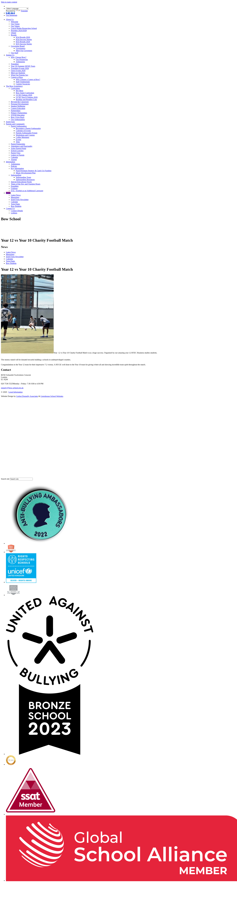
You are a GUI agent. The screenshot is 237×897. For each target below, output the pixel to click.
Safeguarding (16, 175)
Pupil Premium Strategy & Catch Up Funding (33, 171)
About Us (10, 19)
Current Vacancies (23, 84)
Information (10, 162)
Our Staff (14, 53)
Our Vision (15, 24)
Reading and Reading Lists (26, 99)
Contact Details (17, 211)
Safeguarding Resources (25, 180)
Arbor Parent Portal (18, 148)
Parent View (15, 153)
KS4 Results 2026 (23, 37)
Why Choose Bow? (18, 57)
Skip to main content (9, 2)
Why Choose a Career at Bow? (28, 79)
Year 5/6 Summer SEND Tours (23, 66)
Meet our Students (18, 73)
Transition (15, 64)
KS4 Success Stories (24, 39)
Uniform (14, 188)
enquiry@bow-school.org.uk (12, 388)
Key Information (17, 168)
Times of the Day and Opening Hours (25, 184)
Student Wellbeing (18, 106)
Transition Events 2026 (20, 68)
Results (14, 35)
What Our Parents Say (19, 75)
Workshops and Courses (25, 135)
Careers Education (18, 108)
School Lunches (17, 151)
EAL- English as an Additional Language (27, 191)
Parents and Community (15, 124)
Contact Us (10, 208)
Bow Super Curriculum (25, 93)
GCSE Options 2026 (24, 95)
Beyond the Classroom (20, 102)
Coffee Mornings (22, 137)
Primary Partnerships (19, 113)
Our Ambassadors (18, 119)
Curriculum (15, 88)
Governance (20, 48)
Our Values (15, 26)
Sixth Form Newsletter (20, 200)
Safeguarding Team (23, 177)
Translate (24, 11)
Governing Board (18, 46)
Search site (5, 479)
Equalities (15, 186)
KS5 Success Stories (24, 44)
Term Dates (15, 204)
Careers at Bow (17, 77)
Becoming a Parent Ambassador (28, 128)
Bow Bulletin (16, 206)
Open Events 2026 (18, 71)
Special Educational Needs (21, 182)
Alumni (14, 159)
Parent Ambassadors (19, 126)
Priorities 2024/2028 (19, 31)
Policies (14, 166)
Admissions (20, 62)
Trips (18, 142)
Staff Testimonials (23, 82)
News (8, 193)
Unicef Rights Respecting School (24, 28)
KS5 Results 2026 (23, 42)
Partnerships (15, 111)
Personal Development (20, 104)
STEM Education (18, 115)
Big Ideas (19, 91)
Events (18, 139)
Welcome (14, 22)
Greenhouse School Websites (51, 396)
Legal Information (16, 392)
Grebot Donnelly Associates (27, 396)
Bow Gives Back (17, 117)
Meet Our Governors (24, 51)
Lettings (14, 213)
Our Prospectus (22, 59)
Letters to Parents (17, 155)
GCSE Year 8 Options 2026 (27, 97)
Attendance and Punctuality (21, 146)
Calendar (14, 157)
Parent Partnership (18, 144)
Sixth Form (10, 122)
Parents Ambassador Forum (26, 133)
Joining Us (10, 55)
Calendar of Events (23, 131)
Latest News (16, 195)
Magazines (15, 197)
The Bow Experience (14, 86)
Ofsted (13, 33)
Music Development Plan (26, 173)
